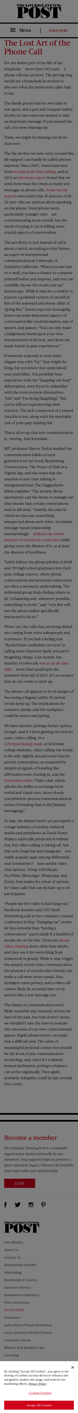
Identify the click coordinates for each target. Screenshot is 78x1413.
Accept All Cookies (39, 1405)
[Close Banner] (72, 1367)
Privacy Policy (37, 1383)
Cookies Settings (40, 1393)
